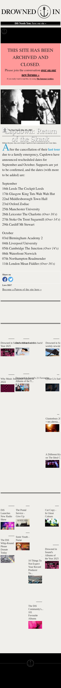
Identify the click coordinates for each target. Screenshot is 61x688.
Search (54, 39)
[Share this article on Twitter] (10, 279)
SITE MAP (5, 683)
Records (15, 31)
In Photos (46, 31)
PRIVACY (35, 683)
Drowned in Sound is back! (29, 343)
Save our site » (30, 23)
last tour (54, 149)
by (14, 130)
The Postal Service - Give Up (21, 513)
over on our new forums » (39, 72)
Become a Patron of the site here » (22, 289)
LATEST (5, 330)
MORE (53, 485)
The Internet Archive (45, 78)
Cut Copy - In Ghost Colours (50, 513)
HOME (3, 680)
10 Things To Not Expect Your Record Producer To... (35, 567)
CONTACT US (22, 675)
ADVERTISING (38, 686)
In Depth (30, 31)
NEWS (3, 686)
